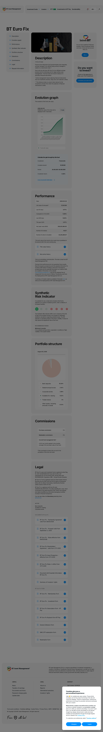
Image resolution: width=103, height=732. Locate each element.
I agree (89, 724)
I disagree (73, 724)
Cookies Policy (81, 715)
